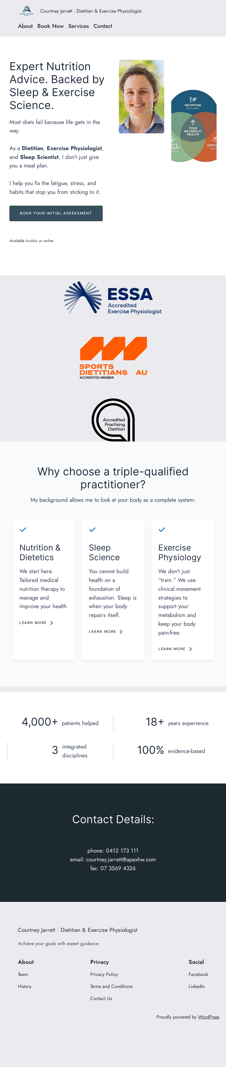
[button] (56, 213)
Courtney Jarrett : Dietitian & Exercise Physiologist (91, 10)
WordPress (208, 1017)
